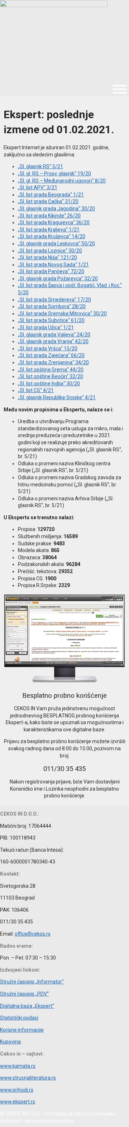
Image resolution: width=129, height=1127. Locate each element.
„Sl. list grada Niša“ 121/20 (47, 257)
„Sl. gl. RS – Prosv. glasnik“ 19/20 (54, 173)
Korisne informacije (22, 1030)
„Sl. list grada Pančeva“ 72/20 (51, 271)
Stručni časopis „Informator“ (32, 982)
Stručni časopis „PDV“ (24, 994)
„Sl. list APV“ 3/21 (37, 187)
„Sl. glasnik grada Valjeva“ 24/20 (54, 334)
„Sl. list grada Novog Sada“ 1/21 (53, 264)
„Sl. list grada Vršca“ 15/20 (47, 348)
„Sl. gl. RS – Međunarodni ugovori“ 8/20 (62, 181)
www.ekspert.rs (17, 1102)
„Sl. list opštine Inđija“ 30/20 (49, 383)
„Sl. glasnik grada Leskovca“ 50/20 (56, 243)
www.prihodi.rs (16, 1090)
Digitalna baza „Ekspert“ (27, 1006)
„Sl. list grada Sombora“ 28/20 (52, 306)
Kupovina (10, 1042)
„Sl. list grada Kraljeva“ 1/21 (49, 229)
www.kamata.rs (17, 1066)
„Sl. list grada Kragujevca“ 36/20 (54, 222)
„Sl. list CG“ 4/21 (36, 390)
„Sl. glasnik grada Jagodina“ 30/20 (56, 208)
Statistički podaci (19, 1018)
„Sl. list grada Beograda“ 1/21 (51, 194)
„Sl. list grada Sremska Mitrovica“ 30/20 (62, 313)
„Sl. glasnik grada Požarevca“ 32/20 (58, 278)
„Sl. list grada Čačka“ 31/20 (48, 201)
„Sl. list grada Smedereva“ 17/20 (54, 299)
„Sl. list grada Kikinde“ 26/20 (49, 216)
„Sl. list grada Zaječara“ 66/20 (51, 355)
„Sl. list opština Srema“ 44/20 (50, 369)
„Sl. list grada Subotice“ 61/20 (51, 320)
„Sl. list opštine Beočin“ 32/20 (50, 376)
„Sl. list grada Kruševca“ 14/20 (51, 236)
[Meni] (120, 89)
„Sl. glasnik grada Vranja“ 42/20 (53, 341)
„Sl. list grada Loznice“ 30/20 (50, 251)
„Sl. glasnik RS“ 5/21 (40, 166)
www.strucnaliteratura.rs (28, 1078)
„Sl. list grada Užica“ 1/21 (46, 327)
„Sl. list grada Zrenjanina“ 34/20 (53, 362)
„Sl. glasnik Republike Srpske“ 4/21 (57, 397)
